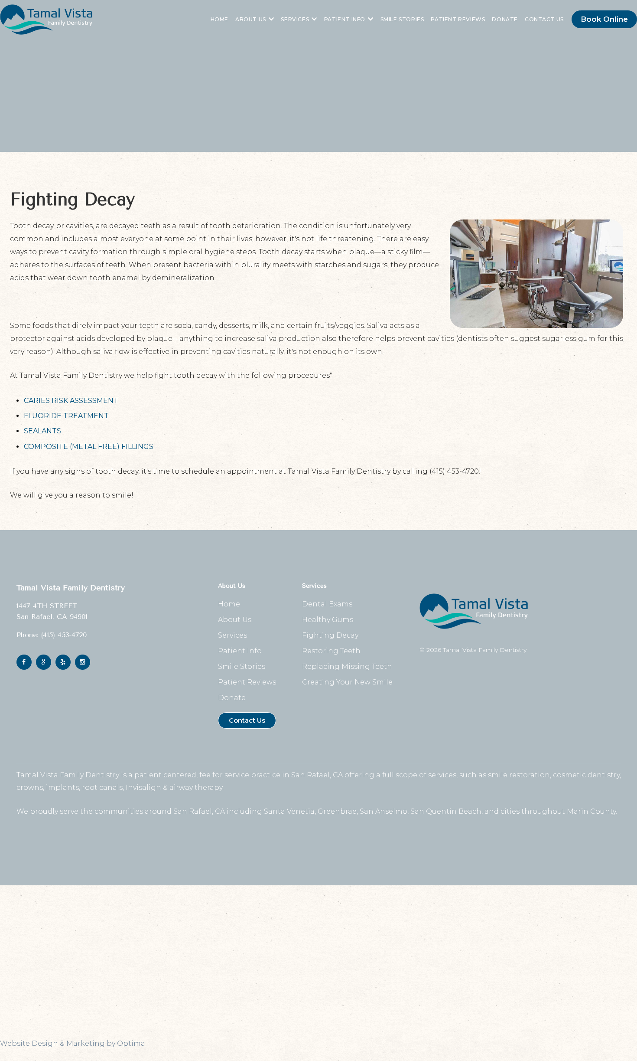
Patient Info (344, 19)
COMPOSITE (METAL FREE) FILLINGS (88, 446)
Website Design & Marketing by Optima (72, 1043)
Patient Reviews (458, 19)
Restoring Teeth (331, 651)
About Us (250, 19)
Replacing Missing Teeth (347, 666)
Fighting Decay (330, 635)
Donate (505, 19)
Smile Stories (402, 19)
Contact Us (544, 19)
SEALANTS (42, 431)
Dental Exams (327, 604)
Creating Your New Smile (347, 682)
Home (219, 19)
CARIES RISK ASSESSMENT (71, 400)
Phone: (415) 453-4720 (51, 635)
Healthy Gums (327, 620)
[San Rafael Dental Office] (46, 19)
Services (295, 19)
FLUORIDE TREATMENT (66, 416)
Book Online (604, 19)
